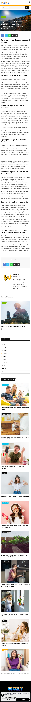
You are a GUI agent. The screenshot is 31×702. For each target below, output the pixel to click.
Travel (3, 372)
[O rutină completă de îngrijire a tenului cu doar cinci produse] (15, 630)
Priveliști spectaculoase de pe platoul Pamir (14, 326)
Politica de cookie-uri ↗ (9, 696)
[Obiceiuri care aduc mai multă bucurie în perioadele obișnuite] (15, 660)
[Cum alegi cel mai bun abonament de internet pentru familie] (15, 394)
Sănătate (4, 365)
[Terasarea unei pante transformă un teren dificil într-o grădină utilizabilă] (15, 542)
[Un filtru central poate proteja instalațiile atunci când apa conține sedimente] (15, 571)
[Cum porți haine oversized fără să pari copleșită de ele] (15, 483)
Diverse (4, 356)
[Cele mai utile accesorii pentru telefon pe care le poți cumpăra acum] (15, 512)
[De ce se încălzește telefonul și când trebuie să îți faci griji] (15, 453)
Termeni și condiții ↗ (19, 696)
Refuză (8, 699)
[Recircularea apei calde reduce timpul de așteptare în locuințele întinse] (15, 601)
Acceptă (23, 699)
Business (4, 350)
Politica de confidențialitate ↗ (10, 697)
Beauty (4, 347)
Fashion (4, 359)
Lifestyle (4, 362)
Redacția (16, 274)
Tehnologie (5, 369)
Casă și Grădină (6, 353)
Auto (3, 344)
